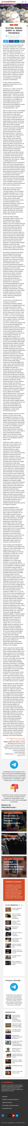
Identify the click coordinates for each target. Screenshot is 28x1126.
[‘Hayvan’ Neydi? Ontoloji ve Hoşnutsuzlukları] (8, 922)
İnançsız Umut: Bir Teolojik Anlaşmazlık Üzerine (17, 951)
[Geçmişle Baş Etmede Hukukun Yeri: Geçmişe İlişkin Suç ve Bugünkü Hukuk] (8, 1042)
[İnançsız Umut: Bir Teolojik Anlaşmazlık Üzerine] (8, 951)
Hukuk (16, 24)
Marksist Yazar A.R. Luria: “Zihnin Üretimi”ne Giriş (17, 1050)
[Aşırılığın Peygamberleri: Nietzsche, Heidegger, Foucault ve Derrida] (14, 866)
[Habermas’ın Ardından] (8, 928)
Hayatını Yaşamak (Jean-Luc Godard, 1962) (16, 945)
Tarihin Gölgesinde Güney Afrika (17, 908)
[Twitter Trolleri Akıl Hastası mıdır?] (8, 1072)
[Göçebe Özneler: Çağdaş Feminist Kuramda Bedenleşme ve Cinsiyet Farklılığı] (8, 1016)
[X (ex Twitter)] (6, 1115)
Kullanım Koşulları (7, 1102)
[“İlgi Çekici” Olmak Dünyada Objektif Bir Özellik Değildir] (8, 1025)
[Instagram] (9, 1115)
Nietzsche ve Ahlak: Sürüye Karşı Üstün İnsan (17, 1061)
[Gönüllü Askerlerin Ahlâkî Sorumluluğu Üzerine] (8, 1055)
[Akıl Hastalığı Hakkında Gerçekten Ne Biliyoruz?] (8, 1036)
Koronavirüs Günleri (18, 812)
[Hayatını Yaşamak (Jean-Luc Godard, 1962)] (8, 945)
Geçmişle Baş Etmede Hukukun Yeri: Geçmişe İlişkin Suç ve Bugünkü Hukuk (17, 1043)
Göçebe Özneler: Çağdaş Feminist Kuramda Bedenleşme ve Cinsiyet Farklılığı (16, 1018)
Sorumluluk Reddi (7, 1108)
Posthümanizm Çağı (17, 1065)
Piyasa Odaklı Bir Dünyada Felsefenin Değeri (17, 963)
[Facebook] (2, 1115)
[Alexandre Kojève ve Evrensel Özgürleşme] (8, 934)
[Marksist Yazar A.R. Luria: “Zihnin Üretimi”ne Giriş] (8, 1049)
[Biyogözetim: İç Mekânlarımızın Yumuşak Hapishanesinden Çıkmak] (14, 820)
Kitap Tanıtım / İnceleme (18, 858)
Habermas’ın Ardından (15, 927)
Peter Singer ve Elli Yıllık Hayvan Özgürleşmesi (17, 940)
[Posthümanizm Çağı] (8, 1067)
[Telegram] (17, 1115)
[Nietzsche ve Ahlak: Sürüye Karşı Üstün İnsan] (8, 1061)
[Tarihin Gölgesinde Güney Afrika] (8, 909)
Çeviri (11, 24)
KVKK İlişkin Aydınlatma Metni (10, 1105)
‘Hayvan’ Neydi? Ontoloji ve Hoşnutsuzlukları (16, 922)
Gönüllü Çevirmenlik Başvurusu (10, 1099)
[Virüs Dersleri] (14, 843)
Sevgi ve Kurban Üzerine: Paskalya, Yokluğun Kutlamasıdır (16, 916)
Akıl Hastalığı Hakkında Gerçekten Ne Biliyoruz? (17, 1037)
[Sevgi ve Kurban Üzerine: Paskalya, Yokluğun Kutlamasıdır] (8, 915)
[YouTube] (13, 1115)
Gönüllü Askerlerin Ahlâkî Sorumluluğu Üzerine (17, 1055)
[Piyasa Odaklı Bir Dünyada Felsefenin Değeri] (8, 962)
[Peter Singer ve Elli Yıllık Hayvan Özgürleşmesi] (8, 939)
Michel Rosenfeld (11, 36)
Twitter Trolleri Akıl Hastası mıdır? (17, 1072)
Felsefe (10, 812)
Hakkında (4, 1096)
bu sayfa (13, 780)
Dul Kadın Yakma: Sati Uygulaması (16, 1030)
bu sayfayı (10, 898)
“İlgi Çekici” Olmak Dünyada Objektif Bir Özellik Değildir (17, 1025)
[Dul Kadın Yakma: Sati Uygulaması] (8, 1031)
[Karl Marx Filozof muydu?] (8, 957)
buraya (17, 775)
